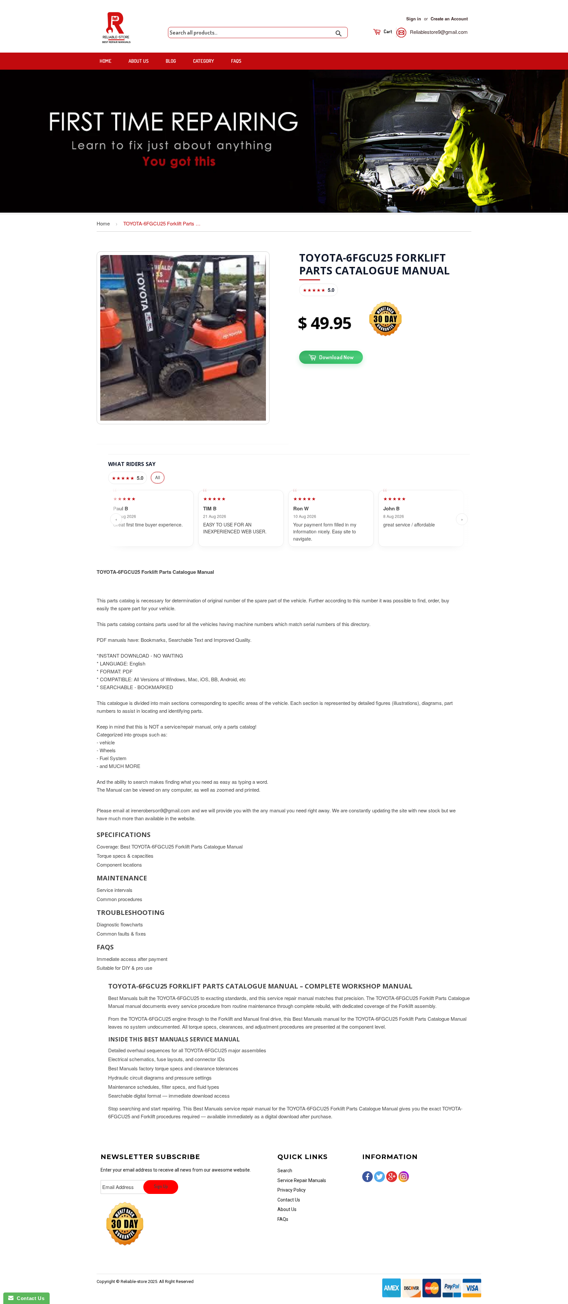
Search (284, 1170)
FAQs (236, 61)
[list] (289, 519)
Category (203, 61)
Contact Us (288, 1199)
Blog (171, 61)
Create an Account (449, 19)
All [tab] (157, 477)
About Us (139, 61)
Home (105, 61)
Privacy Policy (291, 1190)
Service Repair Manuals (301, 1180)
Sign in (413, 19)
